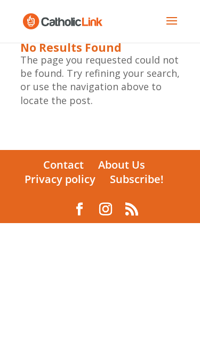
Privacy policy (60, 179)
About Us (121, 164)
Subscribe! (137, 179)
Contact (63, 164)
